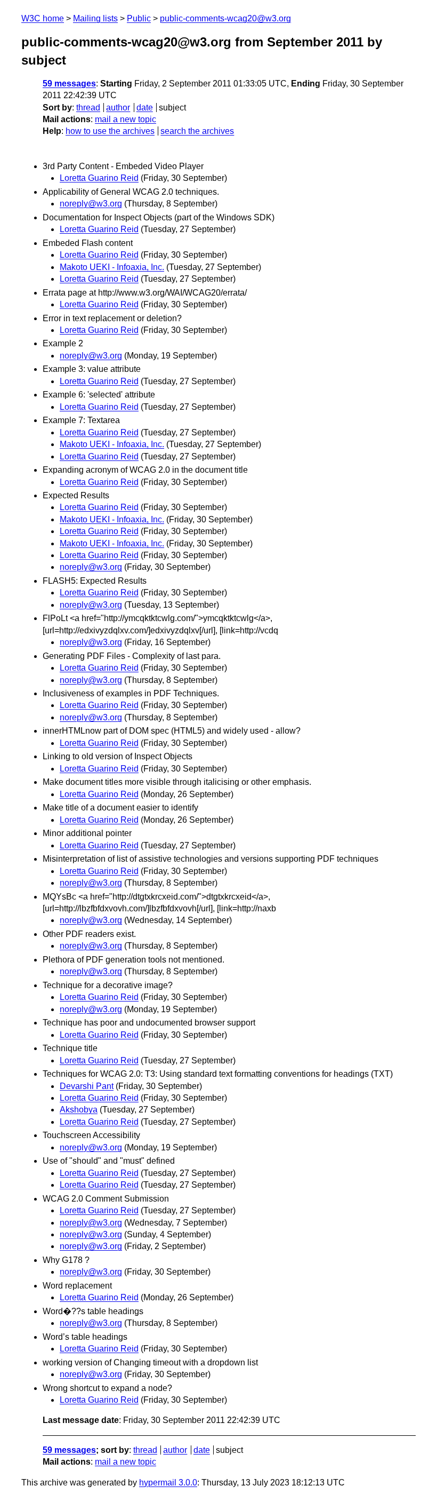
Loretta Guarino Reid (99, 177)
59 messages (69, 83)
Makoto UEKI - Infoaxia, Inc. (112, 267)
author (118, 107)
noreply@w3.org (91, 203)
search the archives (197, 131)
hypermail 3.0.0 (168, 1482)
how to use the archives (110, 131)
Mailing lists (95, 18)
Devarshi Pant (87, 1086)
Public (139, 18)
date (144, 107)
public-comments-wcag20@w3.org (225, 18)
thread (88, 107)
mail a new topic (125, 119)
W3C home (42, 18)
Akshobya (79, 1109)
